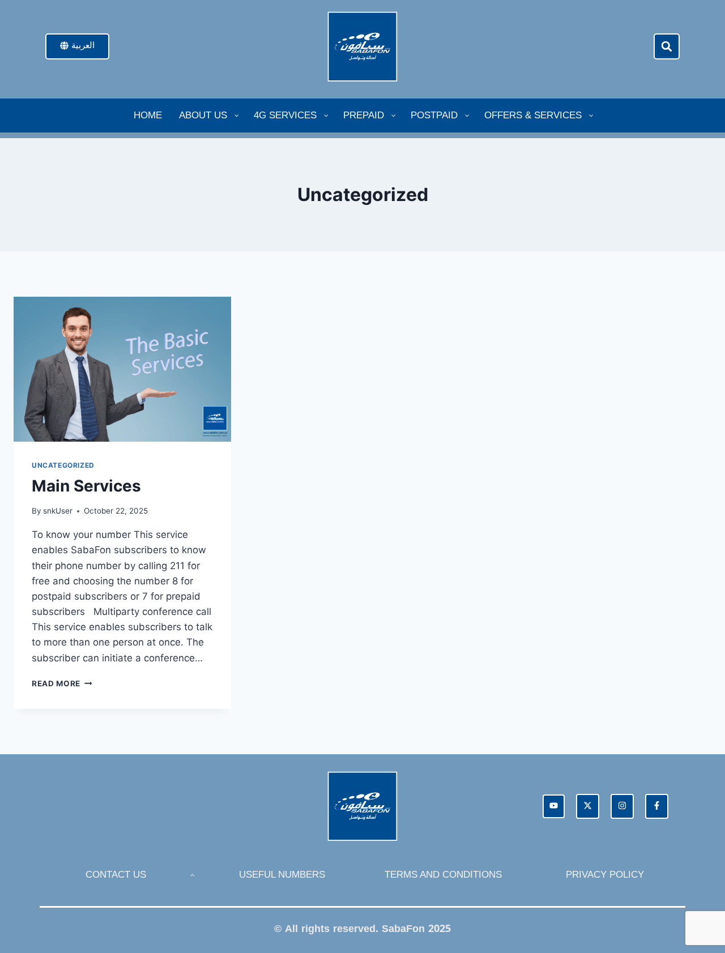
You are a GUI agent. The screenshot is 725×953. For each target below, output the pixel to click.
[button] (666, 46)
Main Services (86, 485)
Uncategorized (63, 465)
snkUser (57, 510)
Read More (62, 683)
